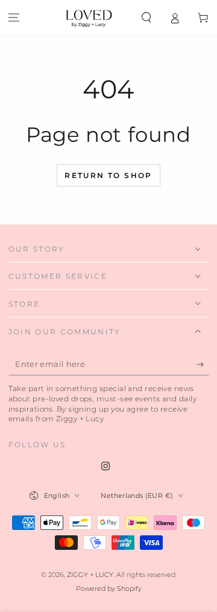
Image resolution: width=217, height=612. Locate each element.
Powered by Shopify (109, 589)
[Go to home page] (89, 17)
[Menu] (14, 17)
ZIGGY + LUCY (90, 575)
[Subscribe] (203, 364)
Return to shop (108, 175)
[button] (147, 17)
